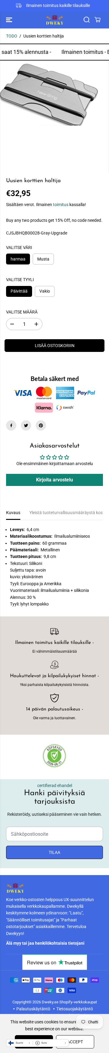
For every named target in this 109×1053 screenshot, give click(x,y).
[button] (9, 20)
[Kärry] (97, 19)
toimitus (60, 204)
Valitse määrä (22, 312)
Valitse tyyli (20, 279)
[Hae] (86, 19)
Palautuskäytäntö (33, 1008)
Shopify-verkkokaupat (78, 1002)
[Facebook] (11, 425)
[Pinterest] (41, 425)
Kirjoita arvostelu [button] (54, 480)
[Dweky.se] (54, 20)
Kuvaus (13, 512)
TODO (11, 36)
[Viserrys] (26, 425)
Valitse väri (19, 247)
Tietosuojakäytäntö (74, 1008)
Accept (75, 1041)
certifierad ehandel (54, 785)
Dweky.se (50, 1002)
